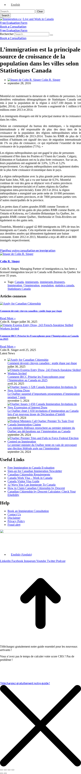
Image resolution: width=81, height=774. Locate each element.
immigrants (31, 282)
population (47, 285)
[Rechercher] (51, 35)
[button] (40, 41)
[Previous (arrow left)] (1, 773)
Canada (19, 282)
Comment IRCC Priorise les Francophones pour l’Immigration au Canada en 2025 (36, 378)
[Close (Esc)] (1, 769)
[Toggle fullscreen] (9, 769)
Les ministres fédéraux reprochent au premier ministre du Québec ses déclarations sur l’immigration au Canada (41, 429)
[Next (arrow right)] (5, 773)
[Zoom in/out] (12, 769)
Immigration (15, 285)
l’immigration (32, 285)
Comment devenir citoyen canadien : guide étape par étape (31, 310)
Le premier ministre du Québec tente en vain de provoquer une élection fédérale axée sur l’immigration (42, 446)
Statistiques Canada (19, 288)
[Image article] (28, 359)
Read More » (8, 318)
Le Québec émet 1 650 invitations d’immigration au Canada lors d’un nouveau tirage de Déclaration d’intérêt (43, 412)
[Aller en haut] (40, 643)
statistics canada (64, 285)
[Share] (5, 769)
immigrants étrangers (52, 282)
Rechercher (7, 34)
